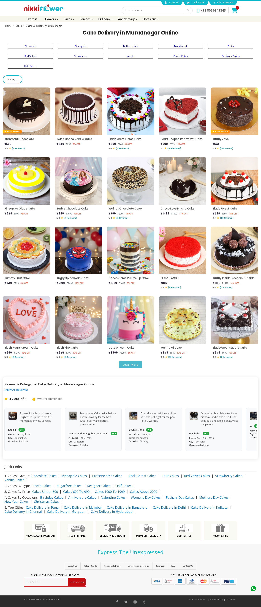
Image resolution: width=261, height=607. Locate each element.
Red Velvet (30, 56)
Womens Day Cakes (146, 497)
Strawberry (80, 56)
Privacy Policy (216, 599)
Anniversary (126, 19)
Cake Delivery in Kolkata (209, 507)
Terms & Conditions (196, 599)
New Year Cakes (16, 501)
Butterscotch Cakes (107, 476)
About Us (72, 565)
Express (32, 19)
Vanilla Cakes (14, 480)
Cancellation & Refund (138, 565)
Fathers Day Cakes (180, 497)
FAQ (173, 565)
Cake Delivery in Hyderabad (111, 511)
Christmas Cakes (46, 501)
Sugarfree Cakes (69, 486)
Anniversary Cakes (82, 497)
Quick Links (12, 466)
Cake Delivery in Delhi (169, 507)
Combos (85, 19)
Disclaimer (231, 599)
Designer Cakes (231, 56)
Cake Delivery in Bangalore (127, 507)
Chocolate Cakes (43, 476)
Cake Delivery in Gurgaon (66, 511)
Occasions (150, 19)
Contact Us (188, 565)
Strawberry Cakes (228, 476)
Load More (130, 364)
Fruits (230, 46)
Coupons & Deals (112, 565)
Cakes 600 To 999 (76, 491)
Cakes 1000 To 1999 (110, 491)
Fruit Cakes (170, 476)
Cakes (68, 19)
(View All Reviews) (16, 390)
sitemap (160, 565)
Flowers (50, 19)
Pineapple (80, 46)
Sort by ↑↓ (12, 79)
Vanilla (130, 56)
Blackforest (180, 46)
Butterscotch (130, 46)
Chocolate (30, 46)
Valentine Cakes (113, 497)
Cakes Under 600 (45, 491)
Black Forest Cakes (141, 476)
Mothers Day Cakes (214, 497)
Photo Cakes (180, 56)
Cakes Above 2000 (143, 491)
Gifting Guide (90, 565)
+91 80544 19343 (213, 10)
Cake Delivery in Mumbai (83, 507)
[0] (234, 10)
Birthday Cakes (51, 497)
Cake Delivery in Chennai (23, 511)
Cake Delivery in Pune (42, 507)
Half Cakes (30, 66)
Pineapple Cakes (74, 476)
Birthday (104, 19)
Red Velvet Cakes (197, 476)
